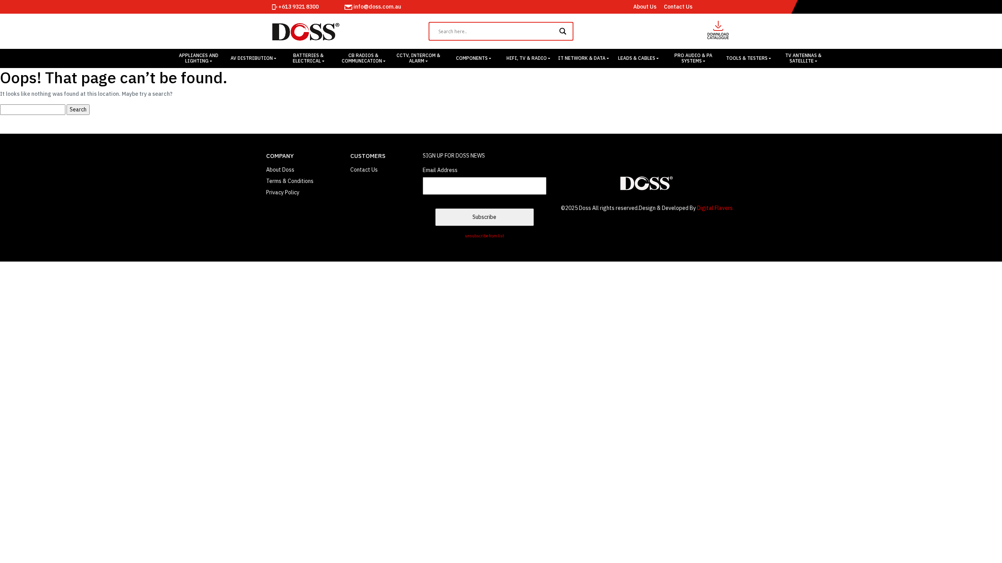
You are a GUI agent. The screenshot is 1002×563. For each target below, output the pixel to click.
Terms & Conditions (290, 181)
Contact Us (678, 6)
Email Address (440, 170)
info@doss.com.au (376, 6)
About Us (644, 6)
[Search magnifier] (564, 31)
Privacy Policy (282, 192)
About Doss (280, 169)
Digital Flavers (715, 208)
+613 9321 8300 (298, 6)
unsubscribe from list (484, 235)
